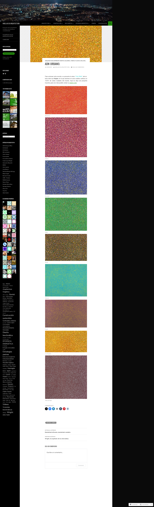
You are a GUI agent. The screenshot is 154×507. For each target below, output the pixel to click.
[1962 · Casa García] (13, 116)
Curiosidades (6, 324)
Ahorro (8, 284)
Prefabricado (5, 393)
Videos (6, 404)
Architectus (5, 150)
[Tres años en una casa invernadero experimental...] (6, 102)
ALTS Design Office (7, 145)
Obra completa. (7, 382)
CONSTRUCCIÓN (57, 23)
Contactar (6, 39)
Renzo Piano (6, 182)
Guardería (5, 368)
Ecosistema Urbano (8, 158)
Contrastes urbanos (9, 321)
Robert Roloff (6, 398)
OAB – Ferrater (6, 178)
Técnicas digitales (8, 402)
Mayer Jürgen (6, 173)
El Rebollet (5, 346)
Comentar (81, 465)
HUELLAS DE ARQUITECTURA (11, 23)
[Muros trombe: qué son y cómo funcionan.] (6, 94)
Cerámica (5, 301)
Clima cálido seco (5, 306)
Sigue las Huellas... (7, 46)
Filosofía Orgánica (8, 363)
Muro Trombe (5, 380)
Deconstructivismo (8, 328)
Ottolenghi (5, 386)
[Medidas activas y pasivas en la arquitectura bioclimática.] (13, 94)
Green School (6, 366)
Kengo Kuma (13, 372)
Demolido (6, 330)
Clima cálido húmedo (8, 305)
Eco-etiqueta (9, 337)
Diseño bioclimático (8, 334)
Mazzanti (10, 378)
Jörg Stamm (6, 169)
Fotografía (5, 364)
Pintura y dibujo (51, 422)
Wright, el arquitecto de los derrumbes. (57, 438)
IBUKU (4, 165)
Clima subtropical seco (6, 309)
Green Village (12, 366)
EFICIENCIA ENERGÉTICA (82, 23)
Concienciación (102, 23)
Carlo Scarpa (6, 154)
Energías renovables (9, 348)
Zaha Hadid (6, 193)
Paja (15, 386)
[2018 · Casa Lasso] (13, 124)
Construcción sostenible (8, 316)
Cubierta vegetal (10, 322)
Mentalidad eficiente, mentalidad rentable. (58, 431)
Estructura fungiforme (9, 357)
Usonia (14, 402)
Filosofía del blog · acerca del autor (8, 35)
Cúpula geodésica (6, 326)
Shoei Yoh (5, 188)
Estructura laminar (8, 359)
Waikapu (4, 412)
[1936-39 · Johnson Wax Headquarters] (6, 124)
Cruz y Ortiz (4, 322)
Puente (9, 393)
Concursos (4, 313)
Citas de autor (11, 301)
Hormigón (11, 368)
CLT (14, 311)
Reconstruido (12, 395)
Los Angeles (13, 374)
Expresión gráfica (59, 60)
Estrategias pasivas (7, 353)
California (5, 300)
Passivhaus (6, 389)
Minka (13, 378)
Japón (9, 371)
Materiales (14, 376)
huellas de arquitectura (62, 67)
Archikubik (5, 148)
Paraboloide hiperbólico (10, 388)
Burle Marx (9, 298)
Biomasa (4, 298)
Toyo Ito (5, 190)
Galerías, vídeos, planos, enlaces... (75, 60)
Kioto (4, 374)
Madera (5, 377)
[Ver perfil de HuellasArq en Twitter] (3, 73)
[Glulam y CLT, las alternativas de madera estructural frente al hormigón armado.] (13, 109)
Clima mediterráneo (7, 308)
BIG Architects (9, 296)
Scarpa (4, 400)
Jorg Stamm (13, 371)
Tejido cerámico (13, 400)
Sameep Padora (7, 186)
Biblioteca (4, 296)
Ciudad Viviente (6, 303)
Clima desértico (10, 306)
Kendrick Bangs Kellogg (9, 171)
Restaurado (10, 397)
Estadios (4, 349)
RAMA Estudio (6, 180)
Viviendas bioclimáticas (7, 408)
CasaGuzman (11, 300)
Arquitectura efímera (6, 287)
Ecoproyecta (6, 156)
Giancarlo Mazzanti (7, 163)
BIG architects (6, 152)
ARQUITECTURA (46, 23)
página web (73, 83)
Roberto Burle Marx (7, 184)
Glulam (13, 364)
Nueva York (9, 380)
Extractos (5, 361)
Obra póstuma (5, 384)
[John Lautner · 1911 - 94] (13, 102)
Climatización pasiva (8, 311)
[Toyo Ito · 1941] (6, 116)
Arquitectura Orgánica (7, 290)
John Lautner (6, 167)
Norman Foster (6, 175)
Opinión (94, 23)
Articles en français (6, 294)
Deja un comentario (78, 67)
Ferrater (10, 360)
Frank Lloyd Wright (7, 160)
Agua (4, 284)
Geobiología (9, 364)
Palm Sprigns (4, 388)
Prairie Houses (7, 391)
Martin (9, 376)
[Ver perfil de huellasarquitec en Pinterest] (5, 73)
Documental (4, 337)
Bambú (12, 294)
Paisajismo (11, 386)
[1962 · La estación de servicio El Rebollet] (6, 109)
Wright (10, 412)
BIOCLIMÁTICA (68, 23)
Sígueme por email (8, 53)
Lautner (8, 374)
